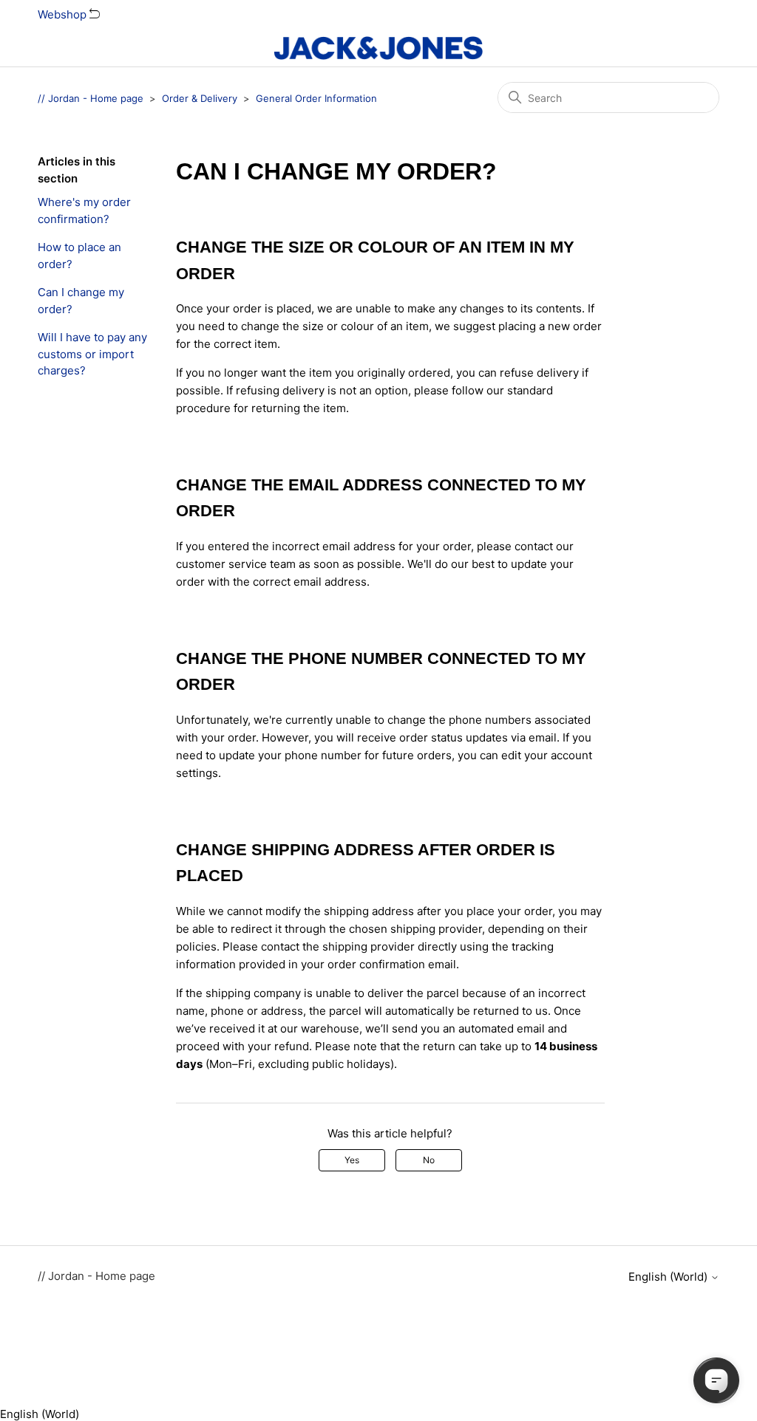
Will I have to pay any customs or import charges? (92, 353)
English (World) (669, 1276)
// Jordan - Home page (90, 98)
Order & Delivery (199, 98)
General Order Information (316, 98)
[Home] (378, 48)
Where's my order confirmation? (84, 210)
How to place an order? (79, 255)
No (429, 1159)
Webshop (63, 14)
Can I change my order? (81, 300)
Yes (351, 1159)
